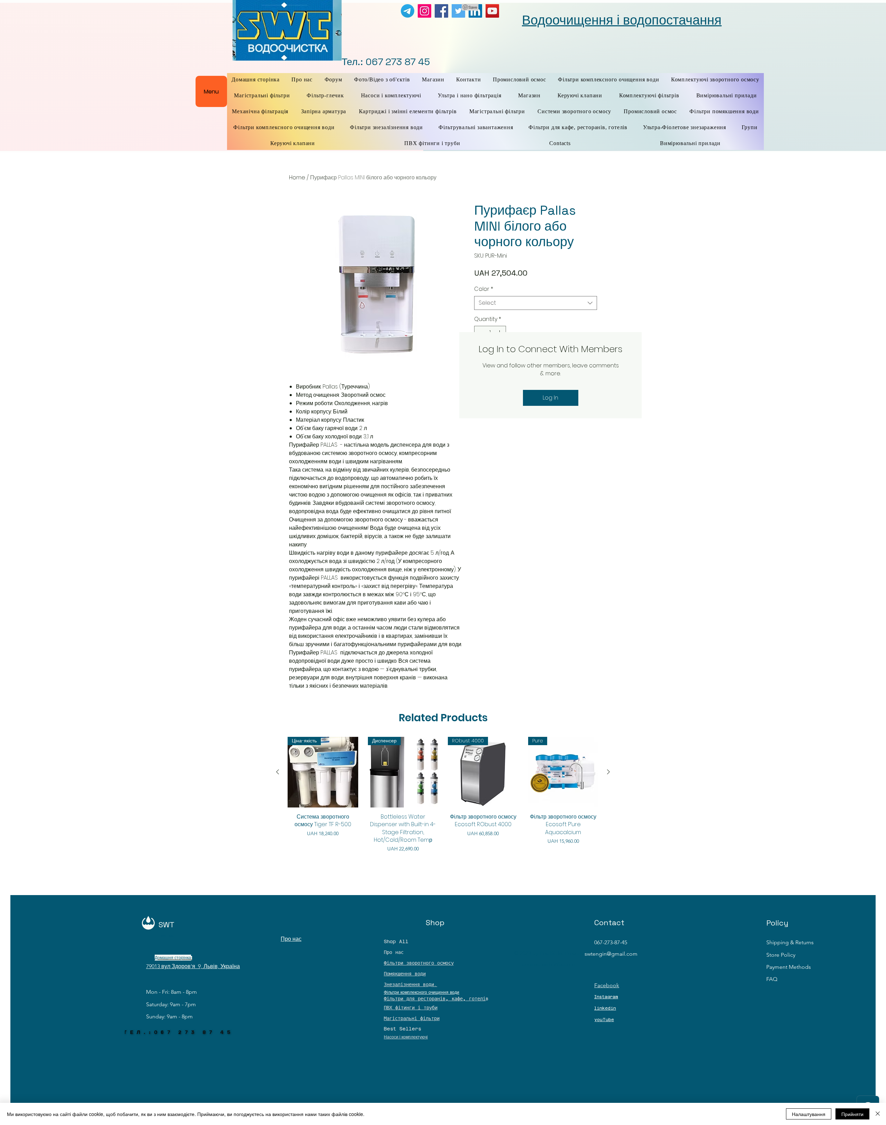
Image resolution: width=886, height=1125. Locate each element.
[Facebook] (441, 11)
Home (297, 177)
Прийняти (852, 1113)
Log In (550, 398)
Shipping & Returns (790, 942)
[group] (443, 794)
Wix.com (564, 964)
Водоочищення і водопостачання (622, 20)
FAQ (771, 979)
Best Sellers (402, 1029)
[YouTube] (492, 11)
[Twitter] (458, 11)
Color (483, 289)
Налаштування (808, 1113)
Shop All (396, 941)
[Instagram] (424, 11)
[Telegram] (407, 11)
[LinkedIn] (475, 11)
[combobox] (535, 303)
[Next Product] (608, 772)
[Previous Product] (277, 772)
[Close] (878, 1113)
